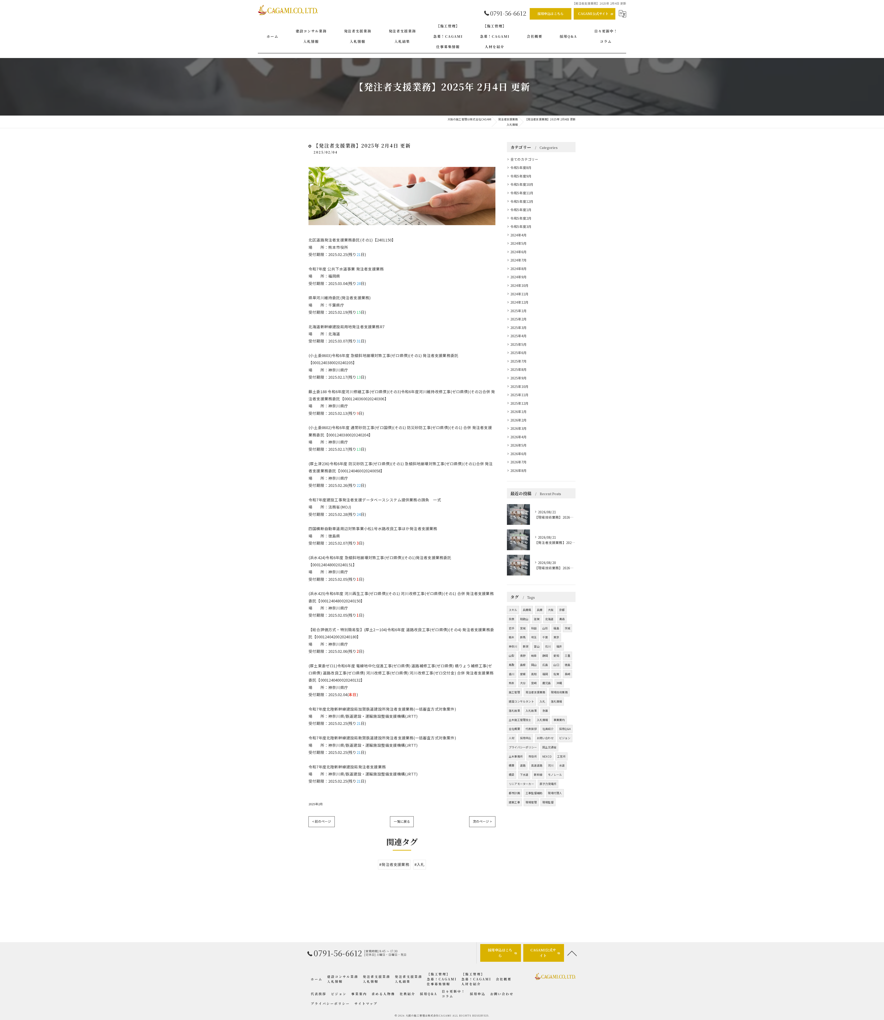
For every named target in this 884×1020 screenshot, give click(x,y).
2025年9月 (518, 377)
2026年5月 (518, 445)
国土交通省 (549, 747)
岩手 (511, 628)
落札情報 (556, 701)
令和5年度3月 (521, 226)
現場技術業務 (559, 692)
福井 (559, 646)
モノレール (555, 774)
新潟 (525, 646)
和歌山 (524, 619)
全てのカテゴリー (524, 159)
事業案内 (559, 720)
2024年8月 (518, 268)
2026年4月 (518, 436)
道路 (523, 765)
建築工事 (514, 802)
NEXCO (547, 756)
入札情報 (542, 720)
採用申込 (525, 738)
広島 (545, 665)
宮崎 (534, 683)
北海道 (549, 619)
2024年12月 (519, 302)
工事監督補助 (534, 793)
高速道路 (536, 765)
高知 (534, 674)
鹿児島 (546, 683)
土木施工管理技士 (520, 720)
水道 (562, 765)
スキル (513, 610)
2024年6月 (518, 251)
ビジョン (564, 738)
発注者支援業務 (535, 692)
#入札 (419, 864)
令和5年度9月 (521, 176)
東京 (556, 637)
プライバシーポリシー (523, 747)
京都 (562, 610)
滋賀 (536, 619)
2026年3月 (518, 428)
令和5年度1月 (521, 209)
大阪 (550, 610)
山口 (556, 665)
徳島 (567, 665)
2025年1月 (518, 310)
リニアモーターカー (521, 784)
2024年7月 (518, 260)
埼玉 (534, 637)
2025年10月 (519, 386)
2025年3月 (518, 327)
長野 (523, 655)
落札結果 (514, 710)
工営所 (561, 756)
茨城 (567, 628)
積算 (511, 765)
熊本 (511, 683)
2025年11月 (519, 394)
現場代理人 (555, 793)
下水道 (524, 774)
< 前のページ (321, 821)
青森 (562, 619)
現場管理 (531, 802)
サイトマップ (366, 1003)
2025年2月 (315, 804)
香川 (511, 674)
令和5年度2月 (521, 218)
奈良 (511, 619)
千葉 (545, 637)
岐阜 (534, 655)
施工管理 (514, 692)
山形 (545, 628)
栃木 (511, 637)
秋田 (534, 628)
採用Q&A (565, 729)
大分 (523, 683)
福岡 (545, 674)
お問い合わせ (545, 738)
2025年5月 (518, 344)
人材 (511, 738)
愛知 (556, 655)
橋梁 (511, 774)
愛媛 (523, 674)
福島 (556, 628)
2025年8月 (518, 369)
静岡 (545, 655)
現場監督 (548, 802)
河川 (550, 765)
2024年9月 (518, 276)
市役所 (532, 756)
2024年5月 (518, 243)
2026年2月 (518, 420)
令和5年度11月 (522, 192)
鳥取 (511, 665)
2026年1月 (518, 411)
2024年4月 (518, 234)
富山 (536, 646)
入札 (542, 701)
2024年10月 (519, 285)
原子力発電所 (548, 784)
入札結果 (531, 710)
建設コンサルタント (521, 701)
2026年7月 (518, 461)
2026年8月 (518, 470)
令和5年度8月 (521, 167)
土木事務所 (516, 756)
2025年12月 (519, 403)
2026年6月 (518, 453)
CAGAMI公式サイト (593, 13)
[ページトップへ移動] (572, 953)
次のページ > (482, 821)
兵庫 (539, 610)
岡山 (534, 665)
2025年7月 (518, 361)
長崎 (567, 674)
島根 (523, 665)
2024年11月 (519, 293)
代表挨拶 (531, 729)
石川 (548, 646)
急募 (545, 710)
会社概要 (514, 729)
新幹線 (538, 774)
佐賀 (556, 674)
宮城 (523, 628)
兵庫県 (527, 610)
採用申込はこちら (551, 13)
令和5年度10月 (522, 184)
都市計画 (514, 793)
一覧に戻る (402, 821)
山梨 (511, 655)
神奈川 (513, 646)
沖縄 (559, 683)
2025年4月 (518, 335)
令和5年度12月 (522, 201)
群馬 (523, 637)
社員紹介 (548, 729)
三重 (567, 655)
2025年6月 (518, 352)
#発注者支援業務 (394, 864)
